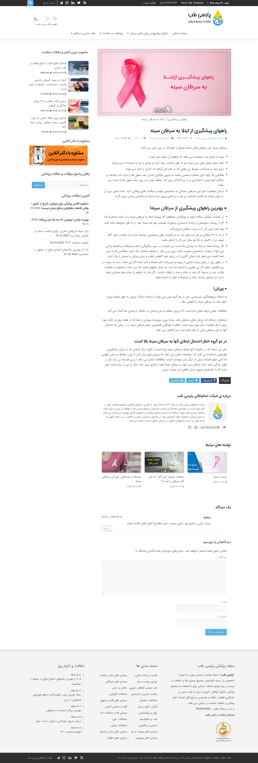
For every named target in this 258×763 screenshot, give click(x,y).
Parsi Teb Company (192, 3)
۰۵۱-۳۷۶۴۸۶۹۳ (168, 3)
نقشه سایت (149, 3)
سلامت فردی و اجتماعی (144, 694)
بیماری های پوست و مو (144, 732)
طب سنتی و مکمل (84, 33)
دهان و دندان (119, 688)
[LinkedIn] (72, 2)
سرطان (166, 138)
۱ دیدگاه (138, 138)
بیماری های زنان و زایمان (113, 732)
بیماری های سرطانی (116, 681)
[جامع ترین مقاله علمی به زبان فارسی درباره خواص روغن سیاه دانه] (78, 122)
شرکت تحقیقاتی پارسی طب (209, 138)
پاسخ (106, 528)
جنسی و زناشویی (148, 725)
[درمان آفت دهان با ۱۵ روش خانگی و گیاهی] (78, 106)
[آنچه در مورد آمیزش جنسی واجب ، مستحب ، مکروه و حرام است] (78, 84)
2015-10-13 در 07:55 (112, 517)
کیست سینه (220, 477)
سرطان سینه (156, 138)
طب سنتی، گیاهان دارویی (143, 688)
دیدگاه (222, 557)
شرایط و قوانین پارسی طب (219, 715)
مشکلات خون (119, 719)
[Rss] (84, 2)
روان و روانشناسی (148, 713)
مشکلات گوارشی (118, 694)
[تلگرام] (61, 3)
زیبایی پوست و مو (147, 681)
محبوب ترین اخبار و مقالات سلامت (64, 52)
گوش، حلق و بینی (147, 706)
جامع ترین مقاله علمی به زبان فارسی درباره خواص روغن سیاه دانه (48, 122)
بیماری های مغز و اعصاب (113, 675)
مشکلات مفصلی (148, 700)
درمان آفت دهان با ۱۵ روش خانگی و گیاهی (49, 103)
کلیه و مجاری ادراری (116, 706)
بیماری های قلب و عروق (114, 700)
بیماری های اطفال (117, 738)
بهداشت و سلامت (112, 33)
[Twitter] (79, 2)
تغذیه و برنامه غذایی (146, 675)
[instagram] (67, 2)
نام (224, 602)
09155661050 (203, 709)
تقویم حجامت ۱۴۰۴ (76, 242)
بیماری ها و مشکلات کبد (113, 713)
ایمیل (222, 616)
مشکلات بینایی (119, 725)
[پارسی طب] (206, 18)
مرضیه (207, 517)
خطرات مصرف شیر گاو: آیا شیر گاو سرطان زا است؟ (166, 479)
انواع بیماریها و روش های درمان (148, 33)
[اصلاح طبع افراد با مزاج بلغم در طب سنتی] (78, 68)
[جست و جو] (30, 3)
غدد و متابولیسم (148, 719)
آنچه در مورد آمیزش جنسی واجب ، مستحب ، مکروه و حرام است (47, 84)
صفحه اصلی (179, 33)
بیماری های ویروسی (146, 738)
